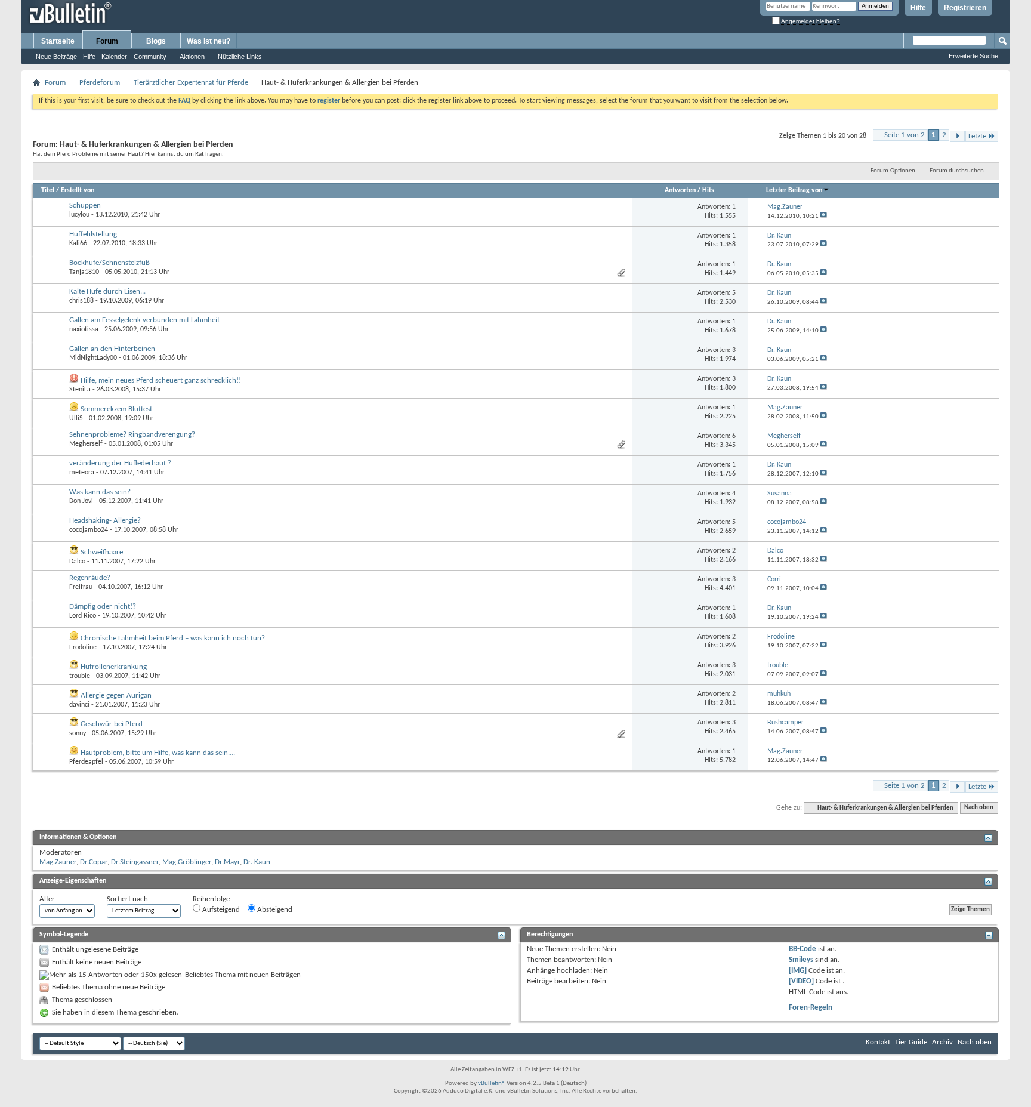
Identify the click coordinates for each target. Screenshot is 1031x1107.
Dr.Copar (93, 862)
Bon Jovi (81, 501)
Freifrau (80, 587)
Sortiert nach (127, 899)
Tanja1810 (84, 272)
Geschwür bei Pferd (112, 724)
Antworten (680, 190)
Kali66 (78, 243)
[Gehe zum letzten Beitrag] (823, 216)
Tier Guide (911, 1042)
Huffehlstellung (93, 234)
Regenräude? (89, 578)
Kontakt (878, 1042)
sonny (77, 733)
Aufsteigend (220, 910)
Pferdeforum (99, 83)
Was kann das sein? (100, 492)
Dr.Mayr (227, 862)
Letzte (977, 136)
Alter (47, 899)
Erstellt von (77, 190)
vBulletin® (491, 1083)
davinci (79, 704)
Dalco (77, 561)
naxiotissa (83, 329)
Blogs (156, 41)
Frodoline (83, 647)
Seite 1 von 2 (904, 135)
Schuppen (85, 205)
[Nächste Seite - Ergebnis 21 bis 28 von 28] (957, 136)
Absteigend (273, 910)
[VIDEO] (801, 981)
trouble (79, 676)
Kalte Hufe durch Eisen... (107, 291)
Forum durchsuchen (957, 171)
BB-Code (802, 949)
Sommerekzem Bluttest (116, 409)
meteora (81, 472)
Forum (107, 41)
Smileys (801, 960)
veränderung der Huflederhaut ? (120, 463)
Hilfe (918, 8)
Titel (47, 190)
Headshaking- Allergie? (105, 521)
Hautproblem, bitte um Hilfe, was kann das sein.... (158, 753)
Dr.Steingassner (135, 862)
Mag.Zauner (57, 862)
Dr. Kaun (256, 862)
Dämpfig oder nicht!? (102, 606)
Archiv (942, 1042)
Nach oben (978, 808)
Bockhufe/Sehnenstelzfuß (109, 263)
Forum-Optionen (893, 171)
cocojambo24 (88, 530)
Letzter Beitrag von (794, 190)
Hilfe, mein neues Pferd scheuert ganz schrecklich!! (161, 380)
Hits (708, 190)
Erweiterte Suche (973, 56)
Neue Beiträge (56, 56)
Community (150, 56)
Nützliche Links (240, 56)
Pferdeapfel (86, 762)
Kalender (114, 56)
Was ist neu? (208, 41)
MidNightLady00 (93, 358)
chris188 (81, 300)
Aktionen (192, 56)
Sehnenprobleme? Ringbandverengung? (132, 435)
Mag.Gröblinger (186, 862)
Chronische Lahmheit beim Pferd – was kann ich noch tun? (173, 638)
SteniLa (80, 389)
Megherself (86, 444)
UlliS (76, 418)
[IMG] (798, 971)
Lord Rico (82, 615)
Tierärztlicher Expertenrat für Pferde (191, 83)
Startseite (58, 41)
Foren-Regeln (810, 1008)
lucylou (79, 214)
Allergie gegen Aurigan (116, 695)
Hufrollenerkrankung (114, 667)
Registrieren (965, 8)
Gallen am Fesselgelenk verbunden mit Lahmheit (144, 320)
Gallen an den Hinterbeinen (112, 349)
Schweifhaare (102, 552)
